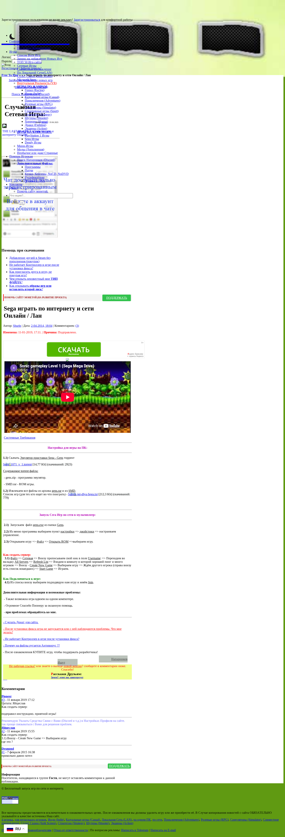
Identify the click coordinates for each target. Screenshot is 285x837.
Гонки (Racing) (34, 90)
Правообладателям (39, 830)
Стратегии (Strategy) (38, 114)
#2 (3, 731)
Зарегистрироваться (87, 19)
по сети (157, 819)
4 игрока (7, 819)
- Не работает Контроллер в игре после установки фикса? (41, 639)
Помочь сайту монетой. (32, 191)
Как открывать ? (30, 287)
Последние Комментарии (34, 48)
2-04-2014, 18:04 (41, 325)
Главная (14, 41)
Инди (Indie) (33, 93)
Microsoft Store (26, 79)
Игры (13, 51)
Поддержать (116, 297)
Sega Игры (32, 139)
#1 (3, 752)
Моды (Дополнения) (30, 149)
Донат (13, 187)
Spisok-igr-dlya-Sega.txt (83, 494)
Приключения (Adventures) (42, 100)
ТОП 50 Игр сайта (29, 62)
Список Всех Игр (28, 55)
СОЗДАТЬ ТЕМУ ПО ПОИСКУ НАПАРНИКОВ (53, 659)
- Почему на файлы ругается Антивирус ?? (31, 645)
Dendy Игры (33, 142)
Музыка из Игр (35, 180)
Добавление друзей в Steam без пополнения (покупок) (29, 259)
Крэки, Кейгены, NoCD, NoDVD (47, 174)
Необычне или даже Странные (37, 153)
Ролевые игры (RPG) (39, 104)
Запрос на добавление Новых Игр (39, 58)
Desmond (8, 748)
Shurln (17, 325)
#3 (3, 699)
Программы (33, 167)
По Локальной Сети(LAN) (34, 72)
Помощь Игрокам (21, 156)
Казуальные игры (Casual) (42, 97)
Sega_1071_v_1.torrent (17, 464)
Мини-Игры (25, 146)
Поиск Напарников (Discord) (36, 160)
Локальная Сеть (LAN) (117, 819)
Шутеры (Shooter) (36, 118)
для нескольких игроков (30, 819)
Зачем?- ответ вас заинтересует (67, 677)
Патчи (29, 170)
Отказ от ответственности (71, 830)
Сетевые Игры (26, 65)
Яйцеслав (8, 727)
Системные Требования (19, 437)
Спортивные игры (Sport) (42, 111)
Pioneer (7, 696)
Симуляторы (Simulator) (40, 107)
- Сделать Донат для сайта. (20, 622)
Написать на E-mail (163, 830)
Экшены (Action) (122, 823)
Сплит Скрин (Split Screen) (35, 76)
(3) (77, 325)
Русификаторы (34, 177)
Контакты (15, 184)
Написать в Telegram (134, 830)
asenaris (45, 122)
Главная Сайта (26, 44)
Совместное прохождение (34, 69)
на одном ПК (142, 819)
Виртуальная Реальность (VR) (37, 83)
